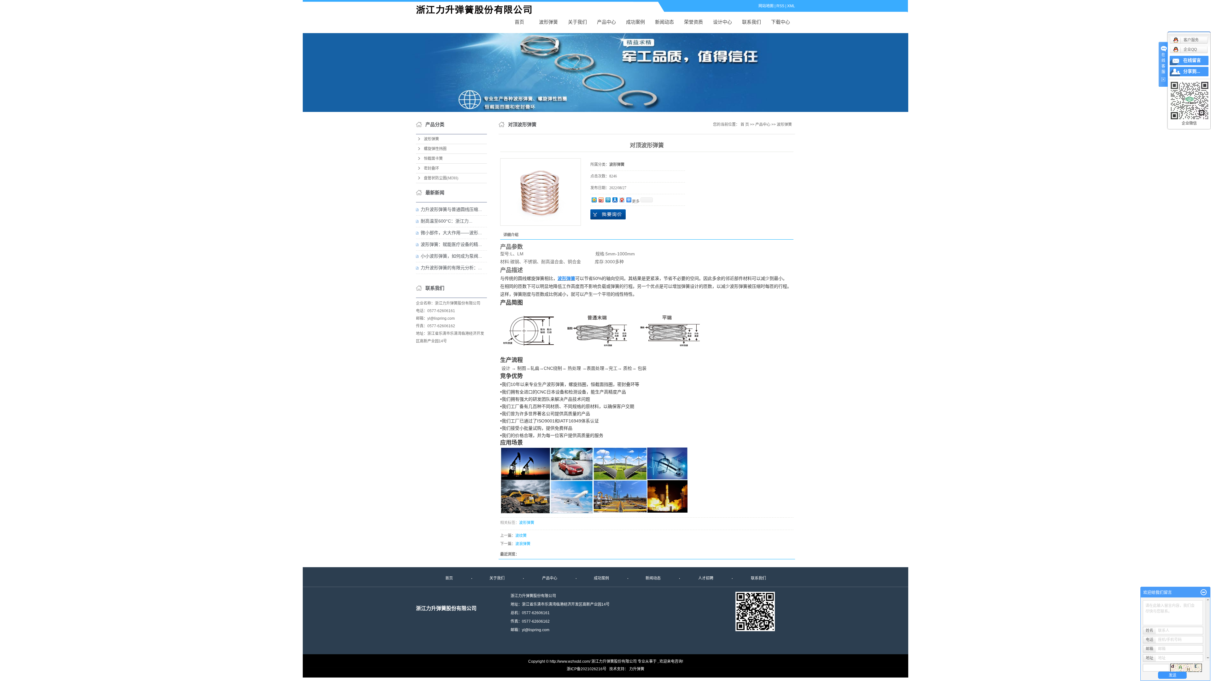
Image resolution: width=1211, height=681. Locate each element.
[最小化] (1204, 592)
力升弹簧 (636, 669)
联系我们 (751, 22)
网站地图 (766, 6)
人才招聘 (705, 578)
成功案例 (635, 22)
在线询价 (608, 214)
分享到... (1191, 71)
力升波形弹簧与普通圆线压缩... (451, 209)
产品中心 (606, 22)
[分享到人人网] (614, 200)
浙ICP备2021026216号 (586, 669)
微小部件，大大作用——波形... (451, 232)
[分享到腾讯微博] (607, 200)
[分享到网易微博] (621, 200)
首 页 (744, 124)
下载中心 (780, 22)
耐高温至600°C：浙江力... (446, 221)
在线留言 (1192, 60)
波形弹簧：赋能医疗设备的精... (451, 244)
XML (791, 6)
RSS (780, 6)
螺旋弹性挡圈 (435, 149)
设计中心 (722, 22)
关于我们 (577, 22)
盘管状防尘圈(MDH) (441, 178)
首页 (519, 22)
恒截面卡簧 (433, 158)
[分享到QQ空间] (593, 200)
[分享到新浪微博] (600, 200)
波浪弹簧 (522, 544)
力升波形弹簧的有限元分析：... (451, 267)
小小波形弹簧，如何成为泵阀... (451, 256)
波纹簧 (521, 535)
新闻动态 (664, 22)
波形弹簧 (477, 10)
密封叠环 (431, 168)
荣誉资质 (693, 22)
